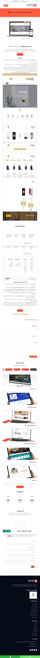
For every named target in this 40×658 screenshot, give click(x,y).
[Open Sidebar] (5, 5)
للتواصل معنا (20, 310)
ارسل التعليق (33, 356)
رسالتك (33, 558)
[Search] (7, 5)
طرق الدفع (35, 631)
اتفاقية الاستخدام (34, 635)
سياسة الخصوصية (34, 633)
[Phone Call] (10, 656)
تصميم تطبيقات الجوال (33, 611)
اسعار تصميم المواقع (34, 606)
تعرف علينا (35, 627)
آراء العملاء (35, 624)
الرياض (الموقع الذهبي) (30, 6)
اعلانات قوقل (35, 608)
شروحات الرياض (35, 629)
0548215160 (9, 536)
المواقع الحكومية (25, 369)
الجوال (33, 552)
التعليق (36, 342)
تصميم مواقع (33, 369)
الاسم (36, 329)
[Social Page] (36, 650)
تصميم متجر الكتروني (26, 46)
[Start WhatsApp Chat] (30, 656)
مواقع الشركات (17, 369)
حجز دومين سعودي (34, 617)
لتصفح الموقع (20, 54)
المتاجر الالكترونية (9, 369)
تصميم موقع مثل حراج (33, 615)
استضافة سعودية (34, 604)
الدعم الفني (35, 626)
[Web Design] (35, 5)
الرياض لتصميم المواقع (31, 582)
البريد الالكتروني (34, 336)
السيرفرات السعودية (34, 609)
